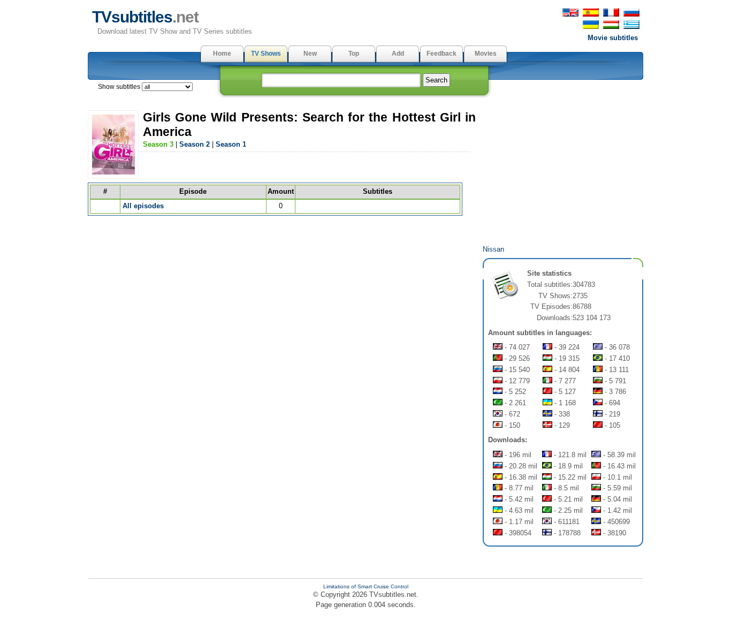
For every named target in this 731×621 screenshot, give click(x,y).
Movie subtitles (613, 38)
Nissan (493, 249)
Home (222, 53)
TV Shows (266, 53)
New (310, 53)
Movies (486, 53)
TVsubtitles (145, 17)
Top (353, 53)
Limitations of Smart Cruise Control (365, 586)
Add (398, 53)
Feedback (441, 53)
